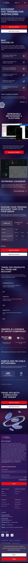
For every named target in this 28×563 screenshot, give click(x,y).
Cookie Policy (15, 543)
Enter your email (4, 469)
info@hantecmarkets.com (6, 516)
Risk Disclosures (8, 461)
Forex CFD (7, 223)
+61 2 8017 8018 (9, 524)
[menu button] (25, 3)
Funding (16, 506)
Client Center (18, 508)
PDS (25, 452)
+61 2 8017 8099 (13, 522)
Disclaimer (17, 540)
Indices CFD (4, 506)
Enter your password (5, 475)
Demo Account (18, 504)
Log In (16, 2)
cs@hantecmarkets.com (6, 520)
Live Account (17, 502)
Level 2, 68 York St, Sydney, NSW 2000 (14, 527)
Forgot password (23, 479)
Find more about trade (19, 191)
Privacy (11, 540)
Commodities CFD (18, 223)
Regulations (4, 495)
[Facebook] (12, 535)
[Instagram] (7, 535)
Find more (22, 102)
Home (2, 491)
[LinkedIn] (2, 535)
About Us (3, 493)
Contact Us (5, 540)
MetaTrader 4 (18, 491)
